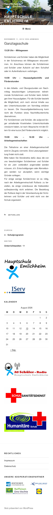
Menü (28, 28)
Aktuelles (14, 215)
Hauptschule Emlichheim (18, 18)
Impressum (9, 460)
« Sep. (13, 349)
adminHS (34, 39)
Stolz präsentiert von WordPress (18, 508)
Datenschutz (10, 466)
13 (27, 328)
